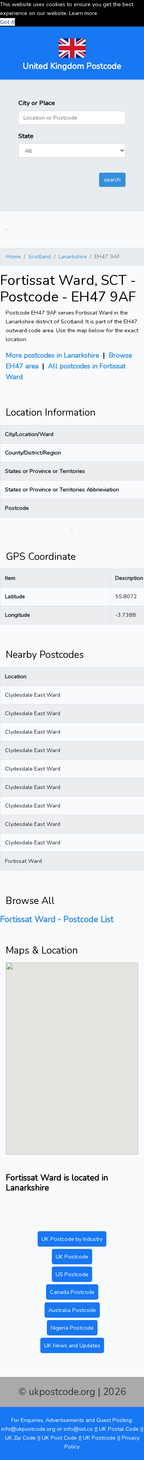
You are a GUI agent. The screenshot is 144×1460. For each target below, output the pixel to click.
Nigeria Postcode (72, 1328)
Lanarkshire (72, 256)
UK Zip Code (20, 1438)
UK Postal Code (119, 1429)
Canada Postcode (72, 1292)
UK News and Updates (72, 1345)
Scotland (39, 256)
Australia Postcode (72, 1310)
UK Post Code (59, 1438)
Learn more (83, 13)
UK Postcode (72, 1256)
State (25, 136)
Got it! (7, 22)
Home (13, 256)
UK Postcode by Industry (72, 1239)
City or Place (36, 102)
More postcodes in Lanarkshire (52, 355)
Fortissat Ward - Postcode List (57, 919)
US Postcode (72, 1274)
